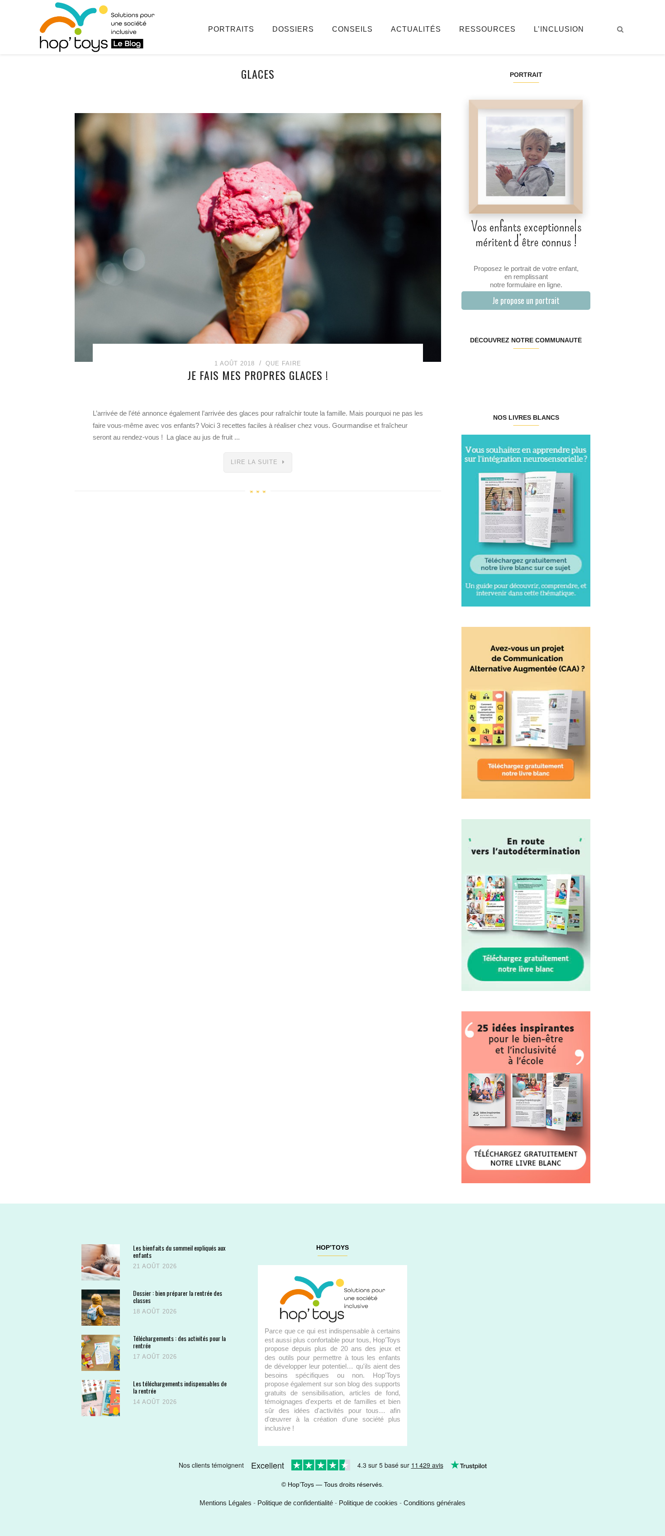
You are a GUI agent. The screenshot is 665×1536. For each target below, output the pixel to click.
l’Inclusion (559, 29)
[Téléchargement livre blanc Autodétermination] (525, 904)
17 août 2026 (155, 1356)
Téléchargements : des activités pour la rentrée (179, 1342)
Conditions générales (435, 1503)
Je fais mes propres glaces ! (257, 375)
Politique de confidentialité (295, 1503)
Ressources (487, 29)
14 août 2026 (155, 1402)
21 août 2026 (155, 1266)
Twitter (578, 369)
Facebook (472, 369)
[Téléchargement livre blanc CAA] (525, 712)
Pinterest (515, 369)
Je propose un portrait (526, 300)
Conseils (352, 29)
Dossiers (293, 29)
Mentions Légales (226, 1503)
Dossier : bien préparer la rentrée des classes (177, 1296)
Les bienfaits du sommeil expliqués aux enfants (179, 1251)
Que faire (283, 363)
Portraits (231, 29)
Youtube (557, 369)
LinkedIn (536, 369)
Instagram (493, 369)
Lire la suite (254, 462)
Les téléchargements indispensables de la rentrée (180, 1387)
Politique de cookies (368, 1503)
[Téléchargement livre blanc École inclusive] (525, 1096)
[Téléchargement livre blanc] (525, 520)
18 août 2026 (155, 1311)
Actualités (416, 29)
